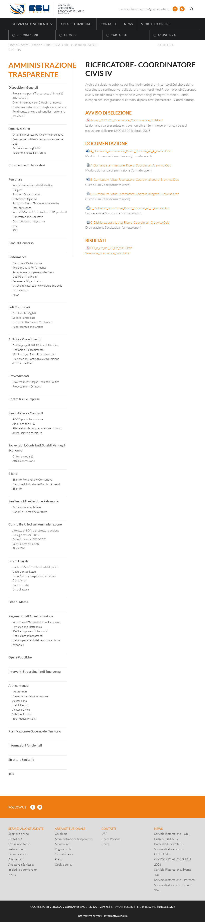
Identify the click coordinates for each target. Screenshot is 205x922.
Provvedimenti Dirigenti (26, 386)
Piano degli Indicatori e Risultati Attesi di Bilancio (36, 486)
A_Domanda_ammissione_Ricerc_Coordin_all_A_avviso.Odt (130, 165)
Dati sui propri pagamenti (27, 635)
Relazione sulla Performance (29, 267)
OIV (14, 225)
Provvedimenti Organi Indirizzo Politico (35, 381)
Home (13, 45)
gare (11, 773)
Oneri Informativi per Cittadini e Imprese (36, 102)
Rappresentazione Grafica (27, 326)
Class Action (19, 580)
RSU (15, 230)
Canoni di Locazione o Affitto (29, 511)
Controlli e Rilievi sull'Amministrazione (35, 524)
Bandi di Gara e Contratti (25, 413)
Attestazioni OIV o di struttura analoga (35, 530)
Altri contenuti (18, 685)
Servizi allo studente (26, 828)
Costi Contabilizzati (24, 571)
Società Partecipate (23, 317)
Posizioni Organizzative (26, 194)
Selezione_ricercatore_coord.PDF (108, 253)
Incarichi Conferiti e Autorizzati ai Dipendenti (39, 212)
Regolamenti (63, 849)
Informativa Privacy (24, 718)
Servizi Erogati (18, 561)
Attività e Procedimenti (24, 339)
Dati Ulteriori (20, 705)
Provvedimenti (18, 376)
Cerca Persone (64, 854)
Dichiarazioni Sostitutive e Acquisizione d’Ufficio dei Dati (35, 361)
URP (104, 833)
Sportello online (156, 24)
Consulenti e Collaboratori (26, 165)
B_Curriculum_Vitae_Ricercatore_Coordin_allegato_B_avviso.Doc (134, 179)
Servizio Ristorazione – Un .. (172, 833)
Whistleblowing (21, 714)
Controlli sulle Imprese (24, 399)
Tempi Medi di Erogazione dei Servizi (34, 576)
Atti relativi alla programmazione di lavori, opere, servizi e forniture (37, 430)
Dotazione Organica (24, 199)
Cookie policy (63, 864)
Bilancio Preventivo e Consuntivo (32, 479)
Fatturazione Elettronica (27, 626)
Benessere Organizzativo (27, 281)
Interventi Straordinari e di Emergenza (34, 671)
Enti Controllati (19, 307)
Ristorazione (16, 849)
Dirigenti (17, 190)
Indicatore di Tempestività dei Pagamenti (36, 622)
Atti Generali (20, 98)
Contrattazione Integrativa (28, 221)
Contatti (108, 24)
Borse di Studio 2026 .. (168, 844)
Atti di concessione (23, 461)
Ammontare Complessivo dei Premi (33, 272)
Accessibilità (19, 700)
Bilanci (13, 473)
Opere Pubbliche (20, 657)
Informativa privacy (89, 915)
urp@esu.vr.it (166, 906)
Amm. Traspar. (32, 45)
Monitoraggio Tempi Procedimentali (33, 354)
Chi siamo (61, 833)
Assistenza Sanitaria (21, 864)
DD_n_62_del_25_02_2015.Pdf (111, 248)
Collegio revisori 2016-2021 (29, 539)
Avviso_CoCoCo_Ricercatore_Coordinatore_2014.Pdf (126, 120)
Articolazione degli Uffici (26, 148)
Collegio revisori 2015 (25, 535)
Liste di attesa (20, 589)
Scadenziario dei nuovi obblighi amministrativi (39, 107)
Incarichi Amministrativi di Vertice (32, 185)
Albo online (62, 844)
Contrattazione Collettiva (27, 216)
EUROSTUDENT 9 (166, 839)
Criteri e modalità (22, 456)
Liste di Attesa (18, 602)
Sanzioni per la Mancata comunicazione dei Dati (37, 141)
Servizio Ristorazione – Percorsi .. (175, 879)
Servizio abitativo (19, 844)
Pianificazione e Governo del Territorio (34, 731)
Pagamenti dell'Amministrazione (30, 616)
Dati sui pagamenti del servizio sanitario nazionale (36, 642)
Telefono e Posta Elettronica (29, 152)
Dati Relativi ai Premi (24, 276)
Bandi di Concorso (21, 243)
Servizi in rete (20, 585)
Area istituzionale (76, 24)
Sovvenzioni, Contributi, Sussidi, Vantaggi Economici (36, 447)
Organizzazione (19, 128)
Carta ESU (15, 839)
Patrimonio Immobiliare (26, 507)
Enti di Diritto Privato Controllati (32, 322)
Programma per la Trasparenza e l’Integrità (37, 93)
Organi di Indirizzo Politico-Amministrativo (37, 134)
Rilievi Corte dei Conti (25, 544)
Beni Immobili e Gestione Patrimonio (33, 501)
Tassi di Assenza (21, 207)
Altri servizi (15, 859)
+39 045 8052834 (124, 906)
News (128, 24)
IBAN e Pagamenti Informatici (30, 631)
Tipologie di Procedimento (28, 349)
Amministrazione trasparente (73, 839)
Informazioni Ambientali (25, 745)
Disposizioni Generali (23, 87)
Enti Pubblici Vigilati (24, 313)
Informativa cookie (116, 915)
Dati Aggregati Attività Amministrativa (35, 345)
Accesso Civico (21, 709)
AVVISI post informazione (27, 419)
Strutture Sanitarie (21, 759)
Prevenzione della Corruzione (30, 696)
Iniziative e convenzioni (23, 869)
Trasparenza (19, 691)
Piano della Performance (27, 263)
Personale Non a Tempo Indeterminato (35, 203)
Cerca (105, 844)
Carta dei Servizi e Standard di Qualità (35, 567)
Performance (17, 257)
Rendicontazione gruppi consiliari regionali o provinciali (38, 114)
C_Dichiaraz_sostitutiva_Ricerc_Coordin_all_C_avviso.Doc (129, 208)
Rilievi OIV (18, 548)
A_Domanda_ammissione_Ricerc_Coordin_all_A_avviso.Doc (130, 151)
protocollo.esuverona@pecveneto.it (144, 9)
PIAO (15, 294)
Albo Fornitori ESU (23, 423)
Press (58, 859)
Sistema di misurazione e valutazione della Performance (37, 288)
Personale (15, 179)
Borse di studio (17, 854)
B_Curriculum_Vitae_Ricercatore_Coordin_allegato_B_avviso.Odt (134, 194)
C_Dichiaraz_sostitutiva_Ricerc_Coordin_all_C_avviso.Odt (129, 222)
